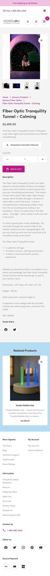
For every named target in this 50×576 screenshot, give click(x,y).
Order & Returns (35, 450)
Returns (6, 487)
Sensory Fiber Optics (12, 100)
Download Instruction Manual (24, 144)
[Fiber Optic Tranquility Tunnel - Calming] (25, 77)
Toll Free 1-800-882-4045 (14, 10)
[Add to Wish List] (41, 40)
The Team (7, 445)
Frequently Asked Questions (11, 481)
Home (5, 97)
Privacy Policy (9, 505)
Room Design (9, 464)
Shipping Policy (10, 491)
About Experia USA (11, 514)
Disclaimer (8, 510)
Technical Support (11, 454)
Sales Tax (7, 496)
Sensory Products (20, 97)
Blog (5, 450)
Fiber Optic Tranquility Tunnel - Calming (21, 103)
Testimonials (8, 459)
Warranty (7, 501)
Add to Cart (16, 168)
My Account (33, 445)
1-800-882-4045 (14, 530)
